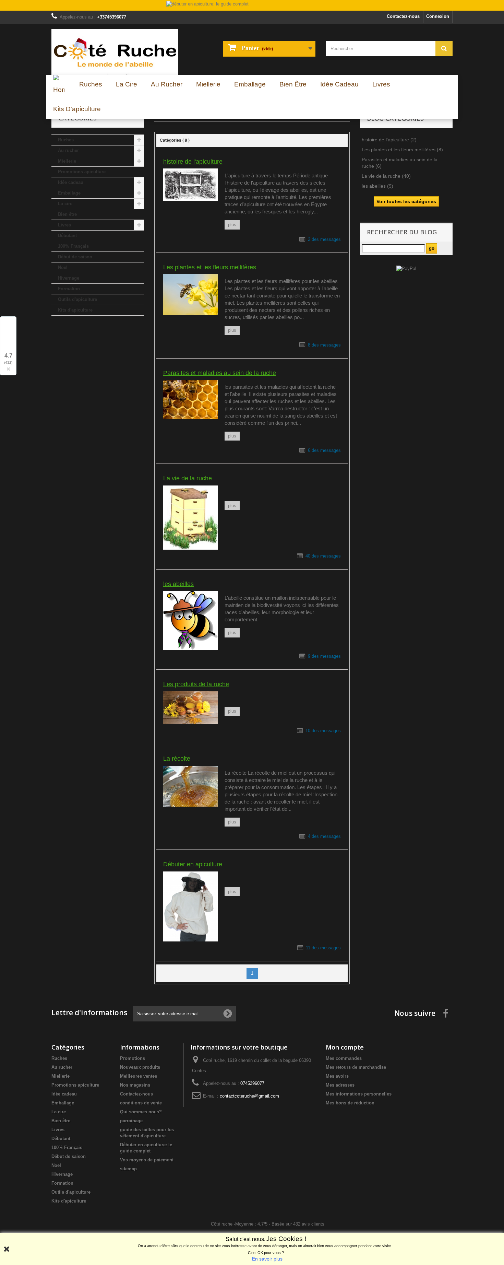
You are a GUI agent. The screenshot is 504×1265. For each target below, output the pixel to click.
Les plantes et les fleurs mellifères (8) (402, 149)
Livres (64, 224)
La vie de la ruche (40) (386, 176)
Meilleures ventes (138, 1076)
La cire (65, 203)
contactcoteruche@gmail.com (249, 1096)
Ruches (66, 139)
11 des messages (323, 947)
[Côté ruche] (114, 52)
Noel (63, 267)
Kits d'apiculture (75, 310)
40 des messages (323, 556)
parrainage (131, 1120)
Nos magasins (135, 1085)
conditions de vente (141, 1102)
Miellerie (67, 161)
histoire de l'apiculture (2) (389, 139)
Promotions (132, 1058)
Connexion (437, 16)
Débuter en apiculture (192, 864)
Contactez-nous (403, 16)
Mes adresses (340, 1085)
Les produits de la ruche (196, 684)
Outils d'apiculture (77, 299)
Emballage (69, 193)
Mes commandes (344, 1058)
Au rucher (68, 150)
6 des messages (324, 450)
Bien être (67, 214)
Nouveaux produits (140, 1067)
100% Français (73, 246)
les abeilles (178, 584)
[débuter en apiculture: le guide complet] (252, 6)
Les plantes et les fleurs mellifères (209, 267)
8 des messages (324, 345)
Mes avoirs (337, 1076)
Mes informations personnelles (359, 1094)
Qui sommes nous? (141, 1111)
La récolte (176, 758)
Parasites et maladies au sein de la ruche (219, 373)
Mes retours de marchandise (356, 1067)
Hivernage (68, 278)
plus (232, 224)
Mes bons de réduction (350, 1102)
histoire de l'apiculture (193, 161)
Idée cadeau (70, 182)
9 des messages (324, 656)
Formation (69, 288)
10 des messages (323, 730)
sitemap (128, 1168)
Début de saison (75, 256)
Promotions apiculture (82, 171)
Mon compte (345, 1047)
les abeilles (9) (377, 186)
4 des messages (324, 836)
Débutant (67, 235)
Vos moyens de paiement (146, 1159)
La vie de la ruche (187, 478)
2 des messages (324, 239)
